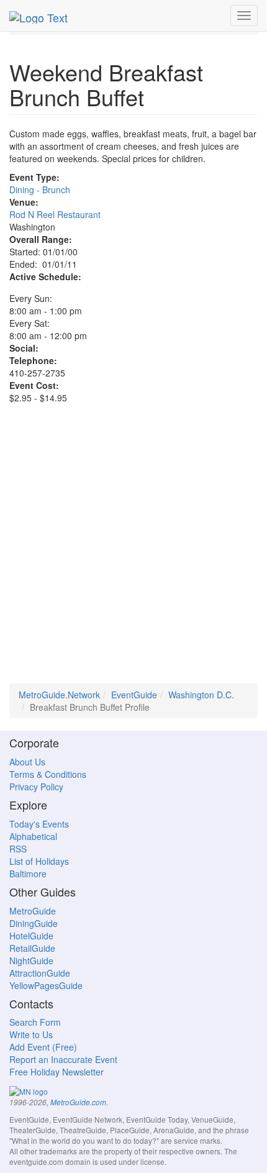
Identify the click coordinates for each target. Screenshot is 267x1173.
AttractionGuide (39, 973)
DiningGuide (33, 923)
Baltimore (28, 873)
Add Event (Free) (43, 1047)
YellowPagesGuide (46, 985)
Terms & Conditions (47, 774)
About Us (27, 761)
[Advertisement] (133, 549)
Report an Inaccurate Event (63, 1059)
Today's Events (39, 824)
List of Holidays (39, 861)
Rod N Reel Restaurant (55, 214)
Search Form (35, 1022)
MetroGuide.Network (59, 694)
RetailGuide (32, 948)
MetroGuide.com (78, 1102)
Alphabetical (33, 836)
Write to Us (31, 1034)
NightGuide (31, 960)
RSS (18, 848)
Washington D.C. (201, 694)
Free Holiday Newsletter (56, 1072)
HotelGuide (31, 935)
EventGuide (134, 694)
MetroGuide (32, 911)
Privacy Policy (36, 786)
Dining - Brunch (39, 189)
